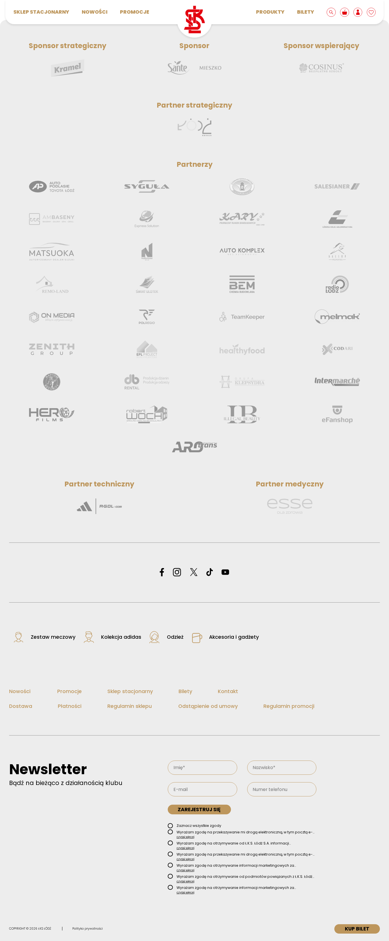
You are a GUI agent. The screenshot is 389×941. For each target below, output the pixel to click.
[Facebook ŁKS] (162, 572)
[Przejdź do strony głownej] (194, 20)
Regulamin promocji (288, 706)
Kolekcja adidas (121, 637)
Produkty (270, 12)
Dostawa (20, 706)
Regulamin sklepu (129, 706)
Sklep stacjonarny (41, 12)
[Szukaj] (331, 12)
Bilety (305, 12)
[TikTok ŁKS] (209, 572)
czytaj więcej (185, 837)
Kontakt (228, 691)
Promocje (134, 12)
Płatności (69, 706)
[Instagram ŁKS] (177, 572)
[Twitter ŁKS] (193, 572)
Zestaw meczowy (53, 637)
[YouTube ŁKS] (225, 572)
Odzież (175, 637)
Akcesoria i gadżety (234, 637)
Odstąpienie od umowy (208, 706)
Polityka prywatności (87, 928)
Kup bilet (357, 928)
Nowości (94, 12)
